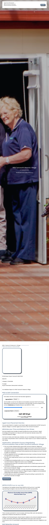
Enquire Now (6, 478)
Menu (42, 4)
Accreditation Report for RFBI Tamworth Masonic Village (16, 389)
